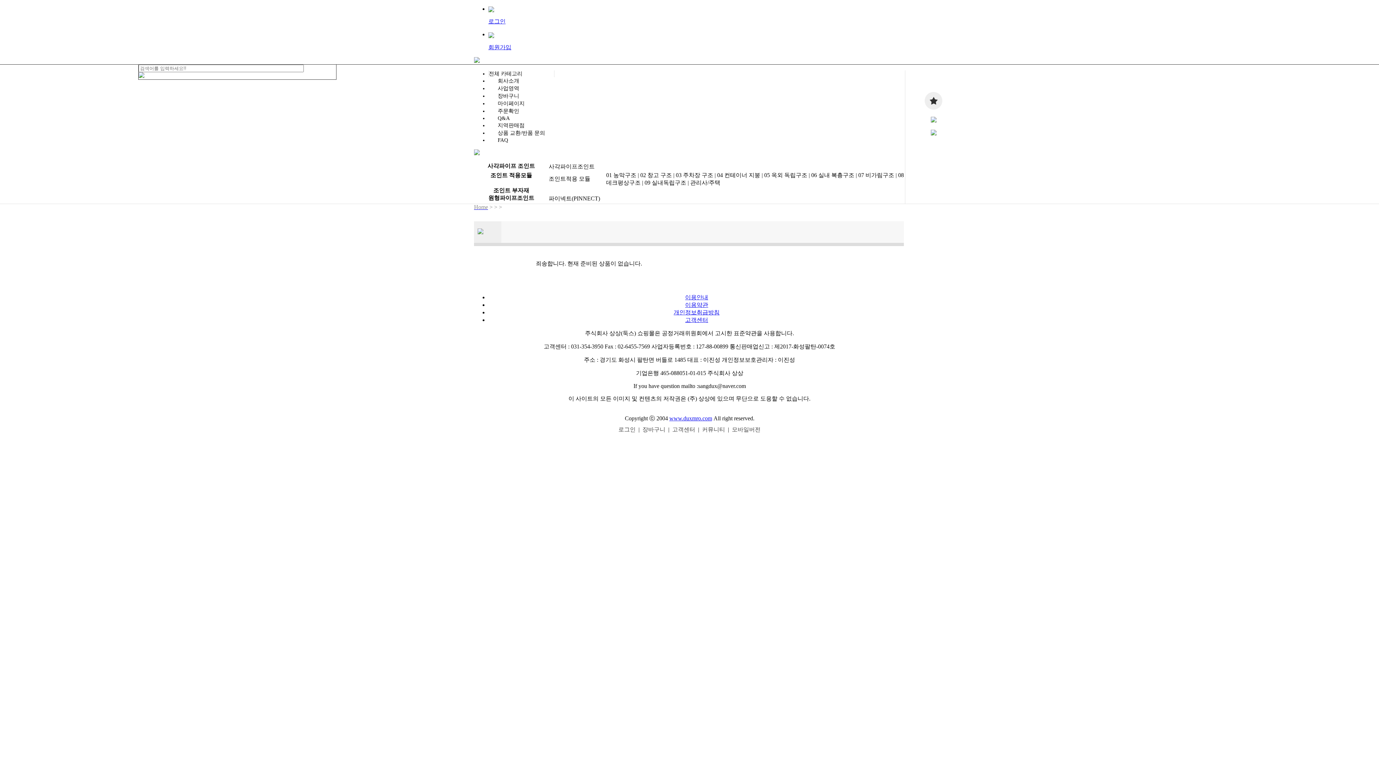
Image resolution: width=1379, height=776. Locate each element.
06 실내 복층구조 (832, 175)
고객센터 (696, 320)
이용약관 (696, 305)
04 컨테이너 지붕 (738, 175)
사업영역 (508, 88)
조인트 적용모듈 (511, 175)
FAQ (503, 140)
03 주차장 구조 (694, 175)
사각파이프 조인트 (511, 166)
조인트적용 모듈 (569, 179)
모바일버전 (746, 429)
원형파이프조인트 (511, 198)
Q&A (504, 118)
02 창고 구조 (656, 175)
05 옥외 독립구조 (785, 175)
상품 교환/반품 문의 (521, 133)
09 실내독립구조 (665, 183)
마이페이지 (511, 103)
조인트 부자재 (511, 190)
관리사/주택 (705, 183)
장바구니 (508, 96)
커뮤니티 (713, 429)
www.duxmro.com (690, 418)
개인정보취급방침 (697, 312)
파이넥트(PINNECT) (574, 198)
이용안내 (696, 297)
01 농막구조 (621, 175)
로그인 (627, 429)
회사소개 (508, 81)
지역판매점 (511, 125)
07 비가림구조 (876, 175)
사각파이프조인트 (572, 166)
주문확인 (508, 111)
